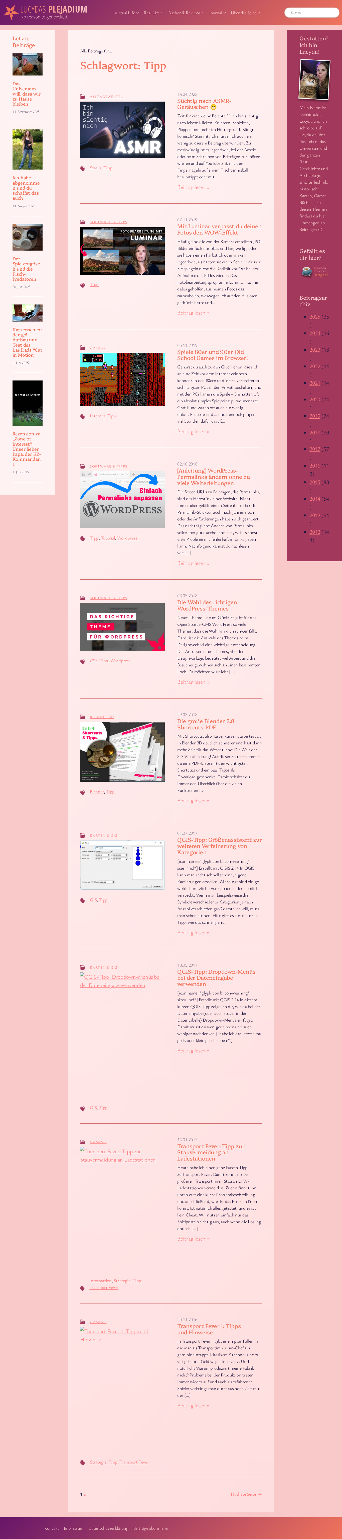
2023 (314, 349)
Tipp (107, 168)
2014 (314, 498)
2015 (314, 482)
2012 (314, 531)
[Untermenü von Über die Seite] (258, 12)
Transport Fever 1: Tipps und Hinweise (209, 1329)
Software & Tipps (108, 221)
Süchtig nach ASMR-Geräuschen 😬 (204, 104)
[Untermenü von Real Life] (162, 12)
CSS (93, 660)
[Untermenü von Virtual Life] (137, 12)
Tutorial (108, 538)
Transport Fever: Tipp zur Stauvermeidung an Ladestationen (211, 1152)
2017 (314, 448)
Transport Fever (103, 1287)
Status (95, 168)
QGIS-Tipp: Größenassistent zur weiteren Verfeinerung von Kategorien (219, 845)
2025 (314, 316)
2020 (314, 399)
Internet (97, 416)
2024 (314, 333)
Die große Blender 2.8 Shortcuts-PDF (205, 724)
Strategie (122, 1280)
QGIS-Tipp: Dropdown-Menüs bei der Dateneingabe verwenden (216, 977)
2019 (314, 415)
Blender (97, 791)
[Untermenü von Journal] (224, 12)
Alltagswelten (107, 96)
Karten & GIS (103, 835)
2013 (314, 515)
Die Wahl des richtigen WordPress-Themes (207, 605)
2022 (314, 366)
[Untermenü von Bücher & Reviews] (203, 12)
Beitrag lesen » (193, 187)
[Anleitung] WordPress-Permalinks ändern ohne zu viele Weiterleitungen (213, 476)
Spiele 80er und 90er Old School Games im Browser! (212, 355)
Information (100, 1280)
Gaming (98, 347)
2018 (314, 432)
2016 (314, 465)
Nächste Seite (246, 1494)
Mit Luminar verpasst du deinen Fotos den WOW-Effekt (219, 229)
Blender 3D (102, 716)
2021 (314, 382)
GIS (93, 900)
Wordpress (127, 538)
